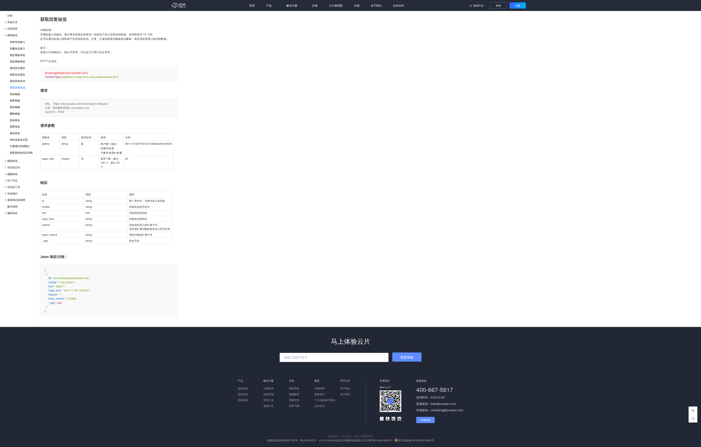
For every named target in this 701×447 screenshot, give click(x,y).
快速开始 (294, 388)
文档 (356, 5)
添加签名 (15, 120)
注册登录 (268, 388)
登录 (498, 5)
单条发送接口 (17, 42)
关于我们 (376, 5)
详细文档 (294, 400)
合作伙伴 (398, 5)
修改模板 (15, 107)
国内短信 (12, 35)
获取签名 (15, 126)
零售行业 (268, 400)
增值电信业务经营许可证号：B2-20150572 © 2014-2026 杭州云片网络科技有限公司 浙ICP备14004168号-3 (330, 440)
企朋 (357, 436)
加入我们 (345, 394)
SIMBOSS (367, 436)
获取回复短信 (17, 87)
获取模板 (15, 100)
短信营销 (268, 394)
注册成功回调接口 (20, 146)
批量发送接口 (17, 48)
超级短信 (12, 174)
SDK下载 (294, 406)
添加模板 (15, 94)
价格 (315, 5)
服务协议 (12, 213)
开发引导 (12, 22)
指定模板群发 (17, 61)
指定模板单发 (17, 55)
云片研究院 (336, 5)
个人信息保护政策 (325, 400)
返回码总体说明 (16, 200)
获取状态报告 (17, 74)
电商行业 (268, 406)
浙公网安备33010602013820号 (416, 440)
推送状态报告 (17, 68)
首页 (252, 5)
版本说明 (12, 206)
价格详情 (320, 388)
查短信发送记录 (19, 139)
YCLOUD (347, 436)
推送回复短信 (17, 81)
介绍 (9, 15)
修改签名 (15, 133)
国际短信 (12, 161)
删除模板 (15, 113)
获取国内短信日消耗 (21, 152)
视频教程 (294, 394)
